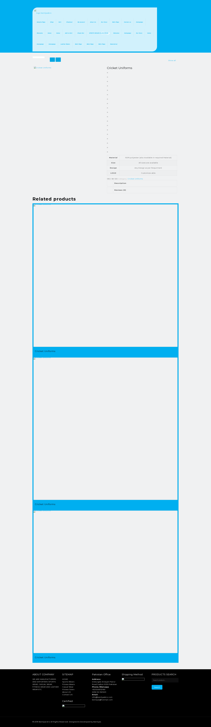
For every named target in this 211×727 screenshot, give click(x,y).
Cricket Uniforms (135, 179)
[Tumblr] (175, 722)
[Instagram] (171, 722)
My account (81, 22)
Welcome (40, 33)
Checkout (69, 22)
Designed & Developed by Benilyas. (85, 722)
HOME (65, 679)
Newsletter (113, 44)
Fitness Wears (68, 684)
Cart (59, 22)
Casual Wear (68, 687)
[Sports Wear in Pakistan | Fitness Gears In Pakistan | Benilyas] (43, 13)
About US (66, 692)
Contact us (127, 22)
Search (157, 687)
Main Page (115, 22)
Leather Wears (65, 44)
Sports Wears (68, 682)
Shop (51, 22)
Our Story (104, 22)
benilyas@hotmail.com (102, 700)
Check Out (80, 33)
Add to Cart (68, 33)
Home (49, 33)
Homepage (139, 22)
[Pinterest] (168, 722)
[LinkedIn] (165, 722)
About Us (93, 22)
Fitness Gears (68, 689)
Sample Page (41, 22)
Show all (172, 60)
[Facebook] (161, 722)
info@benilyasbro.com (102, 697)
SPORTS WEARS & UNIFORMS (98, 33)
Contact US (67, 695)
